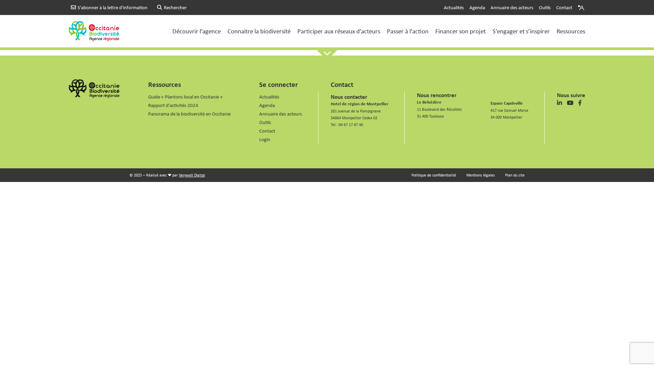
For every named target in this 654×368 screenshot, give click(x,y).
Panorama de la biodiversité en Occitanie (189, 114)
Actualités (454, 7)
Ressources (571, 31)
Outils (545, 7)
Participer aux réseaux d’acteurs (338, 31)
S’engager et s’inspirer (521, 31)
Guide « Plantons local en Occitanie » (185, 96)
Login (582, 7)
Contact (564, 7)
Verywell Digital (192, 175)
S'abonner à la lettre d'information (112, 7)
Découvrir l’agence (196, 31)
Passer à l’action (408, 31)
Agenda (477, 7)
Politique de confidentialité (433, 175)
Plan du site (515, 175)
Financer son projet (460, 31)
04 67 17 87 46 (351, 124)
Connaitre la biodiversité (259, 31)
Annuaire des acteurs (511, 7)
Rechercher (175, 7)
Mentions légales (480, 175)
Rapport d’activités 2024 (173, 105)
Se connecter (278, 84)
